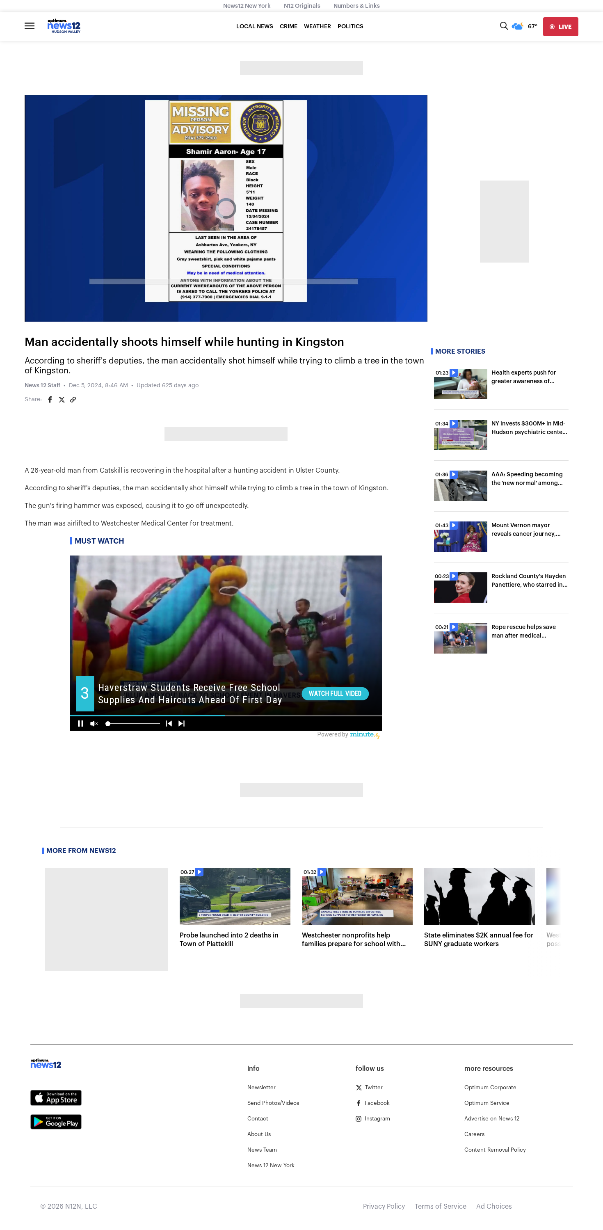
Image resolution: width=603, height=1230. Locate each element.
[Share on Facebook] (50, 399)
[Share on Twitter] (61, 399)
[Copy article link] (73, 399)
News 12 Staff (42, 386)
